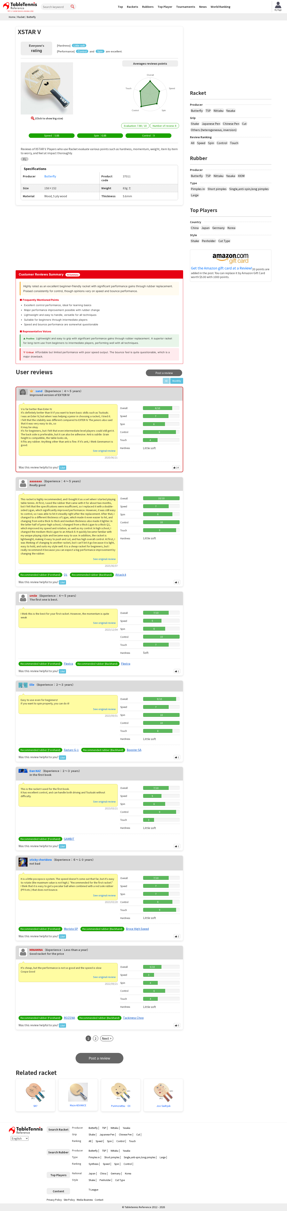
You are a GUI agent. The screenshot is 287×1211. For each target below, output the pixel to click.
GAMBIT (69, 839)
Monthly (176, 380)
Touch (234, 143)
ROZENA (69, 1018)
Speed (201, 143)
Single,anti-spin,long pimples (249, 189)
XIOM (241, 176)
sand (39, 391)
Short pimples (217, 189)
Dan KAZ (35, 771)
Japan (205, 228)
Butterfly (197, 111)
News (203, 7)
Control (222, 143)
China (195, 228)
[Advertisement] (49, 237)
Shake (195, 124)
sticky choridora (40, 860)
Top (120, 7)
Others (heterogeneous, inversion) (213, 130)
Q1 (65, 574)
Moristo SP (71, 929)
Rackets (132, 7)
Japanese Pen (211, 124)
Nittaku (218, 111)
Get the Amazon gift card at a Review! (221, 268)
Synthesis (93, 1163)
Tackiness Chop (133, 1018)
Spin (211, 143)
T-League (93, 1189)
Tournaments (185, 7)
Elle (31, 684)
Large (195, 195)
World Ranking (220, 7)
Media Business (85, 1199)
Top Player (165, 7)
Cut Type (224, 241)
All (192, 143)
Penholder (209, 241)
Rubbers (148, 7)
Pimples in (198, 189)
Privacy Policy (54, 1199)
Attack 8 (120, 574)
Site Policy (69, 1199)
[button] (47, 89)
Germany (218, 228)
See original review (104, 450)
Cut (244, 124)
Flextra (68, 663)
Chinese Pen (231, 124)
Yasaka (230, 111)
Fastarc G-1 (71, 750)
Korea (231, 228)
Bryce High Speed (137, 929)
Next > (106, 1038)
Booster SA (134, 750)
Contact (99, 1199)
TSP (208, 111)
